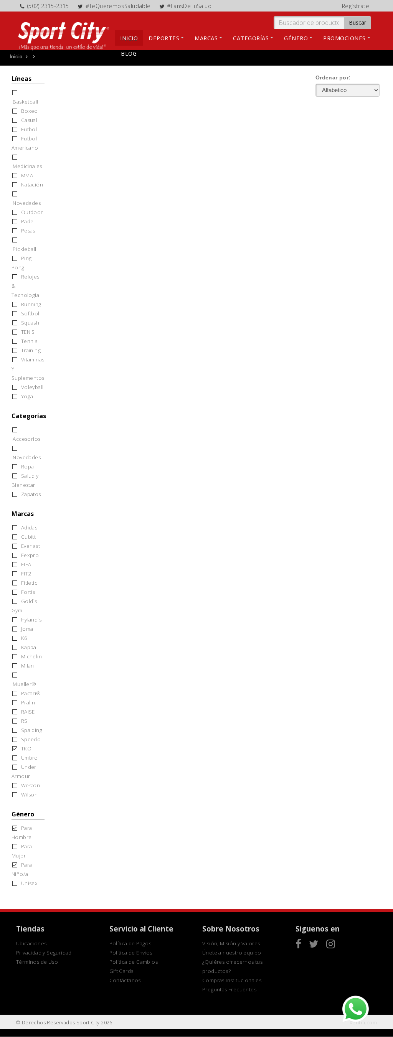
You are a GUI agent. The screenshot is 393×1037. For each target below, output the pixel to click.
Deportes (164, 38)
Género (296, 38)
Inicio (129, 38)
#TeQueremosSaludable (118, 6)
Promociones (344, 38)
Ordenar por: (333, 77)
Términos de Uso (37, 961)
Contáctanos (125, 980)
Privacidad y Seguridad (44, 952)
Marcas (206, 38)
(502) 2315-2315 (48, 6)
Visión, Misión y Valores (231, 943)
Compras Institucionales (231, 980)
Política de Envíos (130, 952)
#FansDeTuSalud (189, 6)
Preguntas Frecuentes (229, 989)
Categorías (251, 38)
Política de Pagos (130, 943)
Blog (129, 53)
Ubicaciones (31, 943)
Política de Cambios (133, 961)
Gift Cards (121, 971)
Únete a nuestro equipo (231, 952)
